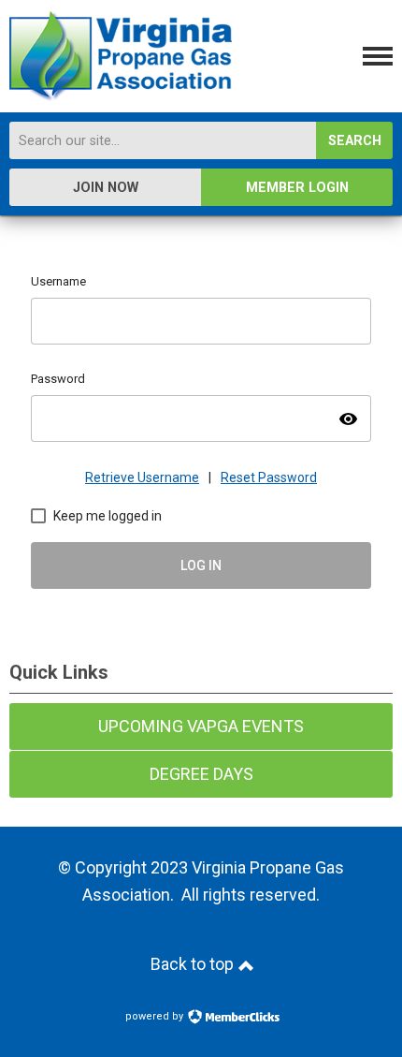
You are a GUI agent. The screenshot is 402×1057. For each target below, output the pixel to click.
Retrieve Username (142, 477)
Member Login (297, 188)
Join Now (105, 188)
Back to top (194, 964)
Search (354, 141)
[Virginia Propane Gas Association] (120, 95)
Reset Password (269, 477)
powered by (155, 1016)
